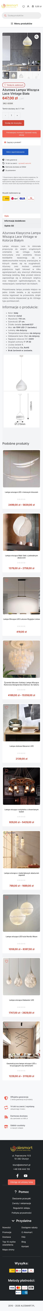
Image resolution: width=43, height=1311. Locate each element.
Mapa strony (8, 1249)
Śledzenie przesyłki (21, 1198)
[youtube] (25, 1176)
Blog (24, 1242)
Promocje (6, 1232)
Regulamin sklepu (21, 1208)
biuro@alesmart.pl (21, 1165)
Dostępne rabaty (30, 1227)
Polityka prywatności (21, 1213)
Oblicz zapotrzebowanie (15, 152)
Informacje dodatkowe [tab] (14, 221)
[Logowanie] (28, 6)
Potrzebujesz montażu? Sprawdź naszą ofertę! (21, 134)
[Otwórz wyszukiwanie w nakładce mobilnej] (21, 15)
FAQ (23, 1237)
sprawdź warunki (25, 163)
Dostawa (6, 1237)
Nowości (6, 1227)
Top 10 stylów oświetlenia (9, 1243)
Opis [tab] (6, 216)
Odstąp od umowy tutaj (21, 1182)
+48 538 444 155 (21, 1169)
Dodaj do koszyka (13, 123)
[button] (36, 37)
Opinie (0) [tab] (9, 226)
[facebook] (17, 1176)
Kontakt (25, 1246)
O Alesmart (27, 1232)
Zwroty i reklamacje (21, 1203)
